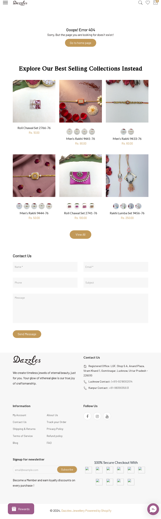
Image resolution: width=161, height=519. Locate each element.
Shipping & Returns (24, 428)
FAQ (49, 442)
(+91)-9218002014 (122, 381)
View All (80, 234)
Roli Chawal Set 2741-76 (80, 213)
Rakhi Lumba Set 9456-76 (127, 213)
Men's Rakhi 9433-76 (127, 138)
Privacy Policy (55, 428)
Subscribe (67, 469)
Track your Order (56, 422)
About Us (52, 415)
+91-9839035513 (119, 387)
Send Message (27, 334)
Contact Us (20, 422)
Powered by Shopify (98, 510)
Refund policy (54, 436)
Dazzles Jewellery (73, 510)
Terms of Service (23, 436)
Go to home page (80, 43)
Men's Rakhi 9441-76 (80, 138)
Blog (15, 442)
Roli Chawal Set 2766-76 (34, 128)
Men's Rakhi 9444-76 (34, 213)
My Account (19, 415)
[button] (153, 509)
